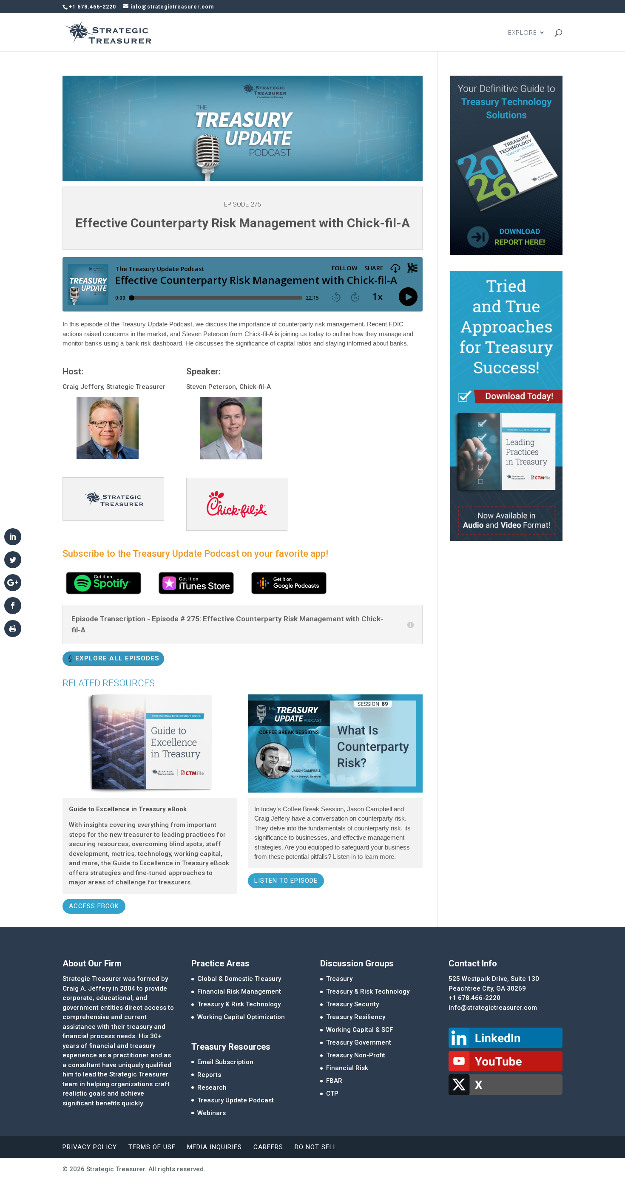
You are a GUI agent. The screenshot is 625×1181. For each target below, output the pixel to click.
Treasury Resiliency (355, 1017)
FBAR (334, 1081)
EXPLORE (522, 33)
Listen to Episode (286, 880)
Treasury (339, 979)
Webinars (211, 1113)
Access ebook (94, 906)
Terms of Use (152, 1147)
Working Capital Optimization (241, 1017)
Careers (268, 1147)
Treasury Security (352, 1004)
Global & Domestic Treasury (239, 979)
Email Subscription (225, 1062)
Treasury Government (358, 1042)
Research (212, 1087)
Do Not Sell (316, 1147)
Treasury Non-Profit (355, 1055)
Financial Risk (347, 1068)
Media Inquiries (214, 1147)
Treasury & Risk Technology (239, 1004)
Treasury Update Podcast (235, 1100)
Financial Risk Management (239, 991)
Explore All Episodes (117, 658)
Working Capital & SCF (359, 1030)
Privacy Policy (89, 1147)
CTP (332, 1093)
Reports (209, 1075)
